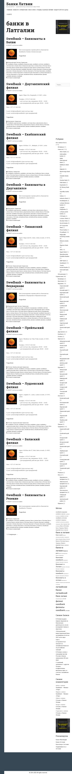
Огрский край (64, 455)
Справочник (23, 10)
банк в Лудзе (44, 426)
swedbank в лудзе (35, 424)
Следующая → (13, 534)
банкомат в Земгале (64, 562)
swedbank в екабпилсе (14, 173)
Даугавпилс (11, 121)
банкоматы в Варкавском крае (38, 316)
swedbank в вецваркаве (30, 308)
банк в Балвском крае (25, 66)
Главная (9, 10)
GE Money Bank (64, 187)
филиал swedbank (30, 126)
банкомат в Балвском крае (44, 69)
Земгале (60, 339)
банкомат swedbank (21, 69)
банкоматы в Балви (11, 72)
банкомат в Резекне (34, 524)
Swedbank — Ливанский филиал (24, 228)
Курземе (60, 367)
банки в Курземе (59, 539)
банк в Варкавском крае (24, 309)
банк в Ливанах (45, 269)
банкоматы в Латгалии (17, 74)
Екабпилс (10, 171)
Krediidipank (63, 200)
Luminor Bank (64, 218)
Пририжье (61, 426)
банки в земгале (65, 545)
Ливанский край (17, 266)
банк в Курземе (64, 524)
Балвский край (12, 62)
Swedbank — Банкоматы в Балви (25, 40)
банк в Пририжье (60, 528)
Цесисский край (65, 327)
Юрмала (60, 503)
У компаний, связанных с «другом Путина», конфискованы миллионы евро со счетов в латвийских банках (62, 668)
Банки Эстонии (60, 742)
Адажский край (64, 429)
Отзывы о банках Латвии (44, 10)
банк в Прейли (45, 370)
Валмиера (61, 279)
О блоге (9, 14)
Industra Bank (64, 198)
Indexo (62, 196)
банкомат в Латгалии (33, 71)
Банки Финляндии (61, 739)
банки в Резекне (34, 522)
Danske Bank (63, 180)
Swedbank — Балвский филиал (23, 441)
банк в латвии (35, 66)
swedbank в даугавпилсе (14, 123)
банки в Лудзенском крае (17, 429)
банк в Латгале (43, 66)
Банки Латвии (19, 4)
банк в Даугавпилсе (38, 123)
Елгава (60, 336)
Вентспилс (61, 281)
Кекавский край (65, 446)
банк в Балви (14, 66)
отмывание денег (59, 598)
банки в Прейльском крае (18, 374)
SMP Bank (63, 261)
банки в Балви (15, 67)
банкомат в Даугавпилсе (23, 213)
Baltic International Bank (63, 160)
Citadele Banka (64, 176)
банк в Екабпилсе (36, 173)
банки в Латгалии (11, 69)
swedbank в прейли (35, 368)
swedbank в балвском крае (25, 64)
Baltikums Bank (64, 165)
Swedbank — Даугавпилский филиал (28, 85)
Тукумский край (64, 468)
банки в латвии (37, 67)
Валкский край (64, 297)
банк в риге (59, 535)
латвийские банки (28, 74)
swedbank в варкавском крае (15, 308)
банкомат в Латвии (11, 71)
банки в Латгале (45, 67)
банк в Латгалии (14, 124)
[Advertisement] (64, 57)
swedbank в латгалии (26, 123)
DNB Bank (63, 182)
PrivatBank (63, 232)
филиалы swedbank (17, 76)
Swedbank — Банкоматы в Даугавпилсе (25, 186)
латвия (64, 596)
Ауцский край (64, 350)
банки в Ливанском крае (17, 272)
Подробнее (22, 56)
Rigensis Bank (64, 245)
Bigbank (62, 169)
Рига (59, 475)
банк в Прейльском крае (12, 372)
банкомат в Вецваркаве (22, 314)
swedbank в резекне (24, 520)
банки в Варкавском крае (30, 311)
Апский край (63, 290)
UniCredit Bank (64, 270)
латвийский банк (38, 74)
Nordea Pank (63, 221)
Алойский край (64, 433)
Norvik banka (63, 223)
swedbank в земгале (60, 514)
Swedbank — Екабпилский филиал (26, 136)
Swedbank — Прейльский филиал (25, 329)
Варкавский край (12, 306)
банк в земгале (64, 530)
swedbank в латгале (38, 64)
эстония (67, 610)
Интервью (61, 147)
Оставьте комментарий (14, 77)
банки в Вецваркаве (43, 311)
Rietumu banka (64, 241)
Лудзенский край (17, 422)
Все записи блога (61, 142)
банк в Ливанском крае (12, 271)
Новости (16, 10)
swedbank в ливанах (35, 267)
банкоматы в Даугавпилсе (30, 215)
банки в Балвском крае (26, 67)
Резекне (10, 518)
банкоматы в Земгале (64, 575)
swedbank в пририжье (61, 520)
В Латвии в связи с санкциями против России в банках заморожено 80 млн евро (62, 656)
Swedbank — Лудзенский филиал (25, 385)
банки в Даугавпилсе (25, 124)
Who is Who (32, 10)
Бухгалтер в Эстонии (62, 744)
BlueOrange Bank (65, 171)
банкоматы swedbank (45, 71)
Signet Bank (63, 252)
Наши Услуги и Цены (61, 10)
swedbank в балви (12, 64)
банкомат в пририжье (60, 568)
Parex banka (63, 230)
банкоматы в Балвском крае (25, 72)
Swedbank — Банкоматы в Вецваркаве (25, 284)
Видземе (60, 283)
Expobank (63, 185)
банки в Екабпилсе (20, 175)
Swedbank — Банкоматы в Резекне (25, 496)
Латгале (18, 62)
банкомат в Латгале (22, 71)
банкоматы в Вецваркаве (13, 318)
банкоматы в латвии (38, 72)
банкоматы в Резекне (36, 525)
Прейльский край (17, 367)
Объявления (61, 274)
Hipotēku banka (64, 191)
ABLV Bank (63, 152)
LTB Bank (62, 216)
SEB (61, 249)
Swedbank (63, 263)
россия (64, 598)
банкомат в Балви (31, 69)
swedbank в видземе (61, 512)
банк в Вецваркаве (36, 309)
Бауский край (64, 354)
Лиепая (60, 424)
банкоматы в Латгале (37, 318)
